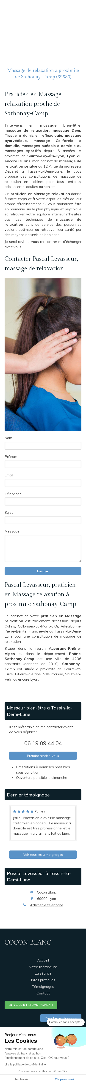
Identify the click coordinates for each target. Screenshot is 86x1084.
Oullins (10, 626)
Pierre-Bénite (16, 631)
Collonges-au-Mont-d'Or (38, 626)
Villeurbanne (71, 626)
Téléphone (13, 494)
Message (12, 531)
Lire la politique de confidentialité (25, 1064)
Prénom (11, 456)
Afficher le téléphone (46, 905)
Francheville (38, 631)
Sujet (9, 512)
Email (9, 475)
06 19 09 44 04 (43, 743)
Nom (8, 438)
